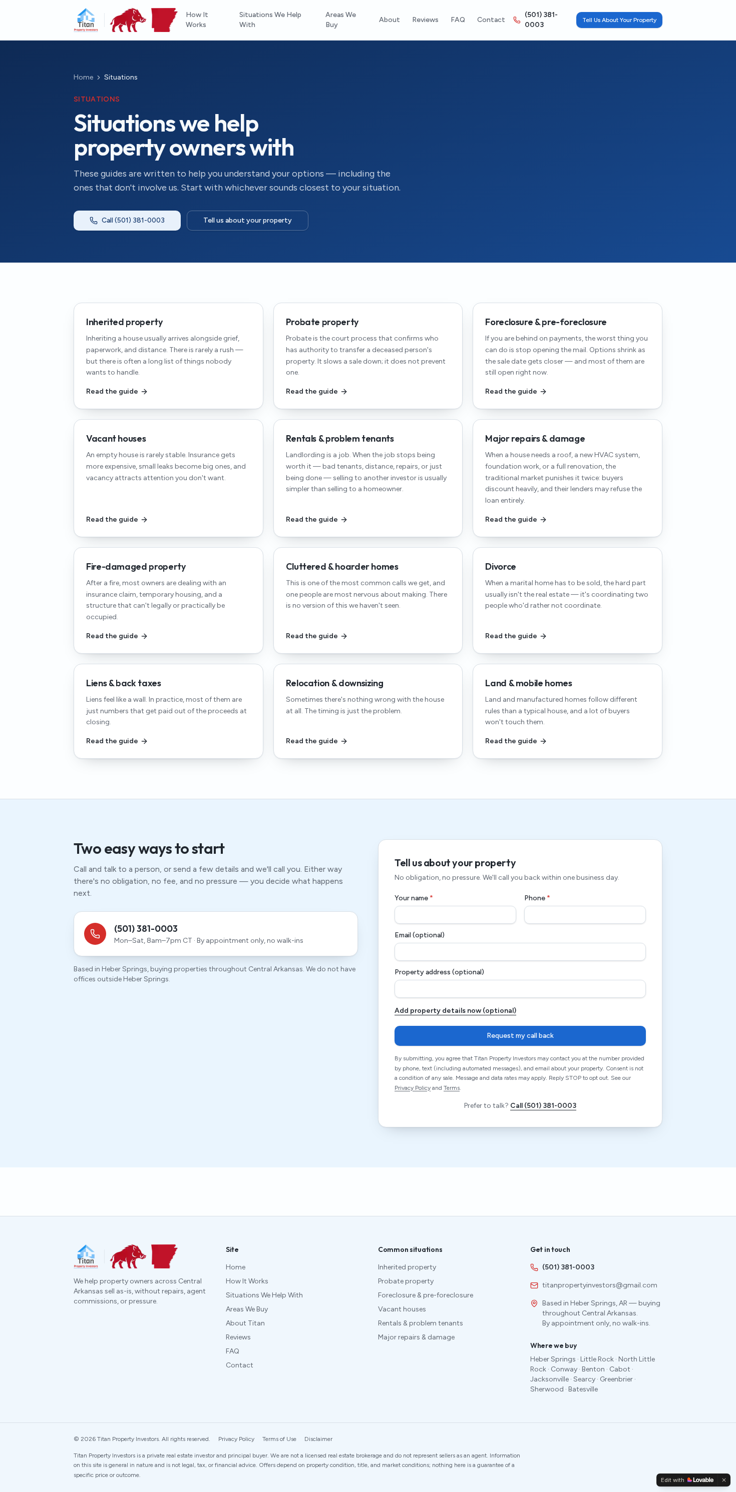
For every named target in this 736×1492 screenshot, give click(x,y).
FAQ (458, 20)
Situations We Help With (270, 20)
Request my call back (520, 1035)
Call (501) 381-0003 (133, 220)
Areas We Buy (340, 20)
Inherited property (407, 1267)
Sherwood (547, 1389)
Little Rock (597, 1359)
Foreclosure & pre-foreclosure (425, 1295)
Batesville (583, 1389)
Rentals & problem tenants (420, 1323)
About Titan (245, 1323)
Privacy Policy (413, 1087)
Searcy (584, 1379)
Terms (452, 1087)
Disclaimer (318, 1438)
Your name (414, 898)
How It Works (197, 20)
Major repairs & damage (416, 1337)
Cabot (619, 1369)
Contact (491, 20)
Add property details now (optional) (455, 1010)
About (389, 20)
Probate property (406, 1281)
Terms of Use (279, 1438)
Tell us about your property (247, 220)
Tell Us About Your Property (619, 20)
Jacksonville (549, 1379)
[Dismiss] (724, 1480)
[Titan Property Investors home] (86, 20)
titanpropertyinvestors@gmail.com (599, 1285)
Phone (537, 898)
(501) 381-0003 (541, 20)
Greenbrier (616, 1379)
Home (83, 77)
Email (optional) (420, 935)
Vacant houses (402, 1309)
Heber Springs (553, 1359)
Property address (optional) (439, 972)
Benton (593, 1369)
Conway (564, 1369)
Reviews (425, 20)
